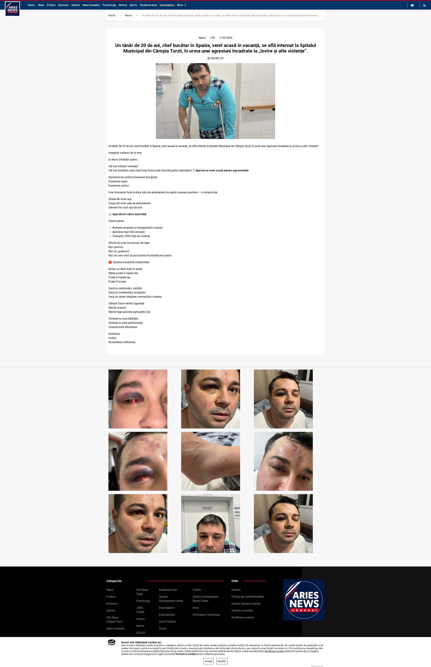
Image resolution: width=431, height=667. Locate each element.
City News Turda (142, 592)
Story (196, 607)
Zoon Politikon (167, 621)
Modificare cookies (242, 617)
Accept (208, 661)
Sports (133, 5)
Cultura (197, 589)
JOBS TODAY (140, 610)
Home (31, 5)
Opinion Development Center (171, 599)
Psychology (109, 5)
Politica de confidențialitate (247, 596)
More (180, 5)
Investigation (167, 5)
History (122, 5)
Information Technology (206, 614)
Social (162, 628)
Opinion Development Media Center (205, 599)
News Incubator (91, 5)
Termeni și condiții (242, 610)
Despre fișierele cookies (246, 603)
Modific (222, 661)
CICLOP (140, 632)
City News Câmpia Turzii (114, 619)
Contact (235, 589)
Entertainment (167, 614)
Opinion (75, 5)
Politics (51, 5)
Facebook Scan (148, 5)
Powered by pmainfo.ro (317, 666)
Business (63, 5)
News (41, 5)
